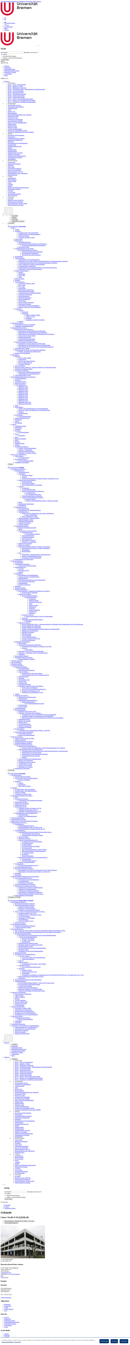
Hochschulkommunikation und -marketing (19, 114)
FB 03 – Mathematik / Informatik (17, 88)
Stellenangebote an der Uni (15, 172)
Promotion (11, 165)
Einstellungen (104, 1341)
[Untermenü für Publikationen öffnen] (23, 407)
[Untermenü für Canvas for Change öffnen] (30, 956)
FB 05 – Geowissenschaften (16, 91)
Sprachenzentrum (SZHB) (15, 121)
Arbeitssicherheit (12, 108)
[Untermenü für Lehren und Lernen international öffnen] (33, 732)
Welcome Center (12, 127)
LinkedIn (6, 1337)
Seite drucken (4, 1277)
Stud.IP (10, 148)
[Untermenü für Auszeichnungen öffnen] (25, 282)
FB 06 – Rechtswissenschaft (16, 92)
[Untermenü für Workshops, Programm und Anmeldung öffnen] (41, 713)
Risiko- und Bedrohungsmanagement (18, 187)
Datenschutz (7, 1306)
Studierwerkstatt (12, 126)
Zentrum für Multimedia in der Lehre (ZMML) (21, 132)
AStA (9, 110)
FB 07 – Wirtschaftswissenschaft (17, 94)
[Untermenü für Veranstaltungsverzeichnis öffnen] (30, 564)
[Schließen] (8, 225)
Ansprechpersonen (6, 1297)
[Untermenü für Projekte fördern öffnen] (24, 729)
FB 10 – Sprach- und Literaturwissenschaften (20, 99)
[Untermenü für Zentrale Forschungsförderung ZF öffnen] (38, 840)
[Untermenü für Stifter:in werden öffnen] (28, 962)
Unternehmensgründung (14, 168)
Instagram (7, 1335)
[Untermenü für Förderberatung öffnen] (24, 824)
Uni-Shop (10, 191)
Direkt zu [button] (6, 1057)
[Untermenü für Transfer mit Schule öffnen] (23, 1016)
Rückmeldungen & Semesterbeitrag (18, 143)
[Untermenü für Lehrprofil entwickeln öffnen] (27, 667)
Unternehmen (8, 74)
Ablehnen (114, 1341)
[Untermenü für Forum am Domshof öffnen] (23, 323)
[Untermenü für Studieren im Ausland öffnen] (31, 594)
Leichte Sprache (8, 1309)
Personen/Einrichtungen (9, 56)
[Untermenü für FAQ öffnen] (22, 553)
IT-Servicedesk (12, 181)
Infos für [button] (6, 1042)
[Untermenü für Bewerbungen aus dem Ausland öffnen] (37, 531)
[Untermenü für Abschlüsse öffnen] (25, 474)
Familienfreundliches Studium (16, 138)
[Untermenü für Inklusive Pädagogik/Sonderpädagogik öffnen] (44, 491)
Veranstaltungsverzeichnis (15, 157)
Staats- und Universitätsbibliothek (17, 122)
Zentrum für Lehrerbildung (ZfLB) (17, 130)
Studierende (7, 67)
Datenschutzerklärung (8, 1342)
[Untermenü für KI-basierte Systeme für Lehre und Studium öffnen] (43, 686)
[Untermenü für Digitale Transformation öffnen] (29, 271)
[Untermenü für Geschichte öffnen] (21, 309)
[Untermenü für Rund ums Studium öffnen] (23, 737)
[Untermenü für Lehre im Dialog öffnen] (28, 672)
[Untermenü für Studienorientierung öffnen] (26, 507)
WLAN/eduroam (12, 195)
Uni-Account (11, 192)
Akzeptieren (124, 1341)
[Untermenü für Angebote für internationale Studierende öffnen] (41, 645)
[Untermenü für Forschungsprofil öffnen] (21, 775)
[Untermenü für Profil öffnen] (15, 228)
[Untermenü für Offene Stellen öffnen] (23, 456)
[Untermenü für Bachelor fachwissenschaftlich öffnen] (36, 480)
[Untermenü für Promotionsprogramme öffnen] (28, 799)
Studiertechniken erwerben (15, 152)
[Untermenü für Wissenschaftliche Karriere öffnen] (27, 328)
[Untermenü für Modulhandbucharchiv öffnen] (35, 702)
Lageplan (10, 184)
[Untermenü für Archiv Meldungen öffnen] (26, 385)
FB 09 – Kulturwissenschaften (16, 97)
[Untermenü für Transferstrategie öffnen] (24, 258)
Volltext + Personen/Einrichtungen (12, 58)
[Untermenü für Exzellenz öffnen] (21, 231)
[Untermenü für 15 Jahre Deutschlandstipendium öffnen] (37, 937)
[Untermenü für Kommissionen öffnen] (24, 864)
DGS (5, 1310)
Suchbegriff (4, 52)
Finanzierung (11, 137)
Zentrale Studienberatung (15, 129)
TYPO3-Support (15, 1274)
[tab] (19, 1221)
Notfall (6, 1307)
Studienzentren (12, 124)
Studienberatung (12, 151)
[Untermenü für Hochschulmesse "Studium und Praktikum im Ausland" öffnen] (50, 591)
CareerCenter (11, 162)
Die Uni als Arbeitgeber (14, 170)
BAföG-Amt (11, 111)
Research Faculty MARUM (15, 200)
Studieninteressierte (9, 69)
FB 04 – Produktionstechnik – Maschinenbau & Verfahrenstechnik (26, 89)
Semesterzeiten (12, 145)
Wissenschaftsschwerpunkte (15, 205)
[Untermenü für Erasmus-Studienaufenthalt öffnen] (37, 596)
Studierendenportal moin (14, 146)
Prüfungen (11, 141)
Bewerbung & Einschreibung (16, 135)
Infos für (6, 66)
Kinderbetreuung (12, 175)
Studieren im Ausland (14, 154)
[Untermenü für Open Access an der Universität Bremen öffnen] (38, 778)
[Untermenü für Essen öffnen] (19, 434)
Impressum (7, 1304)
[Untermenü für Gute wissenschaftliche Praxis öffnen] (32, 878)
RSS (2, 1276)
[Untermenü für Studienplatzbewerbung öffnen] (28, 526)
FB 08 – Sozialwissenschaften (16, 95)
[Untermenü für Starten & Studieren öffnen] (23, 561)
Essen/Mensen (12, 178)
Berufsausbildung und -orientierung (18, 173)
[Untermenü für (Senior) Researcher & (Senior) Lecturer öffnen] (38, 342)
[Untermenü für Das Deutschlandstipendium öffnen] (31, 934)
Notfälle (10, 186)
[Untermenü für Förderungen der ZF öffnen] (27, 807)
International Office (13, 116)
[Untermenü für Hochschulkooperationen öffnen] (26, 902)
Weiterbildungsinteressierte (11, 70)
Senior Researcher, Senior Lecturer (17, 203)
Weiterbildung (12, 159)
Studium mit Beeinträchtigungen (17, 156)
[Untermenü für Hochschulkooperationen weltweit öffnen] (34, 905)
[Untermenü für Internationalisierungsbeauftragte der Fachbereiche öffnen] (47, 244)
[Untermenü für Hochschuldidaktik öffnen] (26, 710)
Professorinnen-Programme (15, 202)
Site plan (8, 1272)
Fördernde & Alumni (10, 72)
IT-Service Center (13, 118)
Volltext (5, 54)
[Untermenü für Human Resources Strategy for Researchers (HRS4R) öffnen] (45, 350)
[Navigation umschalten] (38, 45)
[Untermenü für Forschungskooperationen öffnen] (26, 924)
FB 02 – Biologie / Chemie (15, 86)
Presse (6, 75)
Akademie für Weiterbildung (16, 107)
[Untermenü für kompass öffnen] (27, 648)
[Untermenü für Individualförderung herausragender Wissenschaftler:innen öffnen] (51, 832)
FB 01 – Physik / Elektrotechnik (17, 84)
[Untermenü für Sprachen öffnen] (20, 431)
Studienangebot (12, 149)
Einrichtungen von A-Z (14, 105)
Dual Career (11, 167)
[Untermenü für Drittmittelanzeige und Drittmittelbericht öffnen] (37, 813)
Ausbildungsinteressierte (18, 1051)
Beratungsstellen (12, 113)
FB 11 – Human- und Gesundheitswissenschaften (21, 100)
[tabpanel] (65, 1248)
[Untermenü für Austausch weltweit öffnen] (33, 615)
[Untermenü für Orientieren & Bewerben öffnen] (26, 469)
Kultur (9, 183)
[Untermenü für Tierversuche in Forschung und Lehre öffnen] (36, 886)
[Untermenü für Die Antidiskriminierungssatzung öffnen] (37, 250)
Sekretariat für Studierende (15, 119)
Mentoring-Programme (14, 164)
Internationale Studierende (15, 140)
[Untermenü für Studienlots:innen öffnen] (28, 512)
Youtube (6, 1334)
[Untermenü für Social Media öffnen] (23, 415)
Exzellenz (10, 198)
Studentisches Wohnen (14, 189)
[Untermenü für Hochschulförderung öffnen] (23, 929)
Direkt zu (6, 81)
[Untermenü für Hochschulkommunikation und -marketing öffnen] (35, 377)
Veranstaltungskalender (14, 194)
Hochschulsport (12, 179)
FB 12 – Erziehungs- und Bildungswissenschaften (22, 102)
